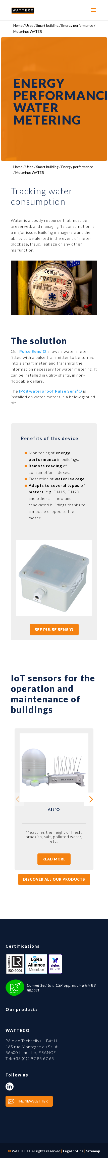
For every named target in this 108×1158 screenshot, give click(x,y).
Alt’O (54, 809)
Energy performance (77, 167)
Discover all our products (54, 879)
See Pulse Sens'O (54, 629)
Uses (29, 167)
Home (18, 167)
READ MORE (54, 859)
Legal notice (73, 1151)
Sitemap (93, 1151)
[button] (90, 799)
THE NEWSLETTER (32, 1101)
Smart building (47, 167)
